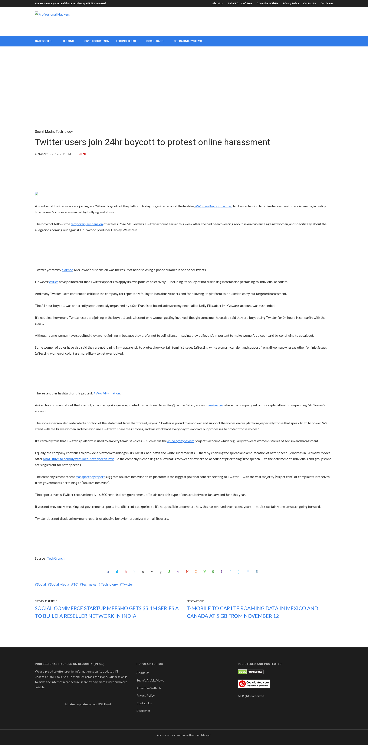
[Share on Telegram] (231, 571)
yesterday (215, 405)
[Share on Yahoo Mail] (179, 571)
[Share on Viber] (223, 571)
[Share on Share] (258, 571)
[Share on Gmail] (188, 571)
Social (41, 584)
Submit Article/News (240, 3)
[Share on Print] (144, 571)
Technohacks (126, 41)
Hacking (68, 41)
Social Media (44, 132)
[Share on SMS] (214, 571)
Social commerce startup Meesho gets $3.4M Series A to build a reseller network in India (107, 612)
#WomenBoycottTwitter (213, 206)
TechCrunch (56, 558)
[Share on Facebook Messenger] (249, 571)
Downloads (154, 41)
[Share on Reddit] (161, 571)
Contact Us (309, 3)
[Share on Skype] (240, 571)
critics (53, 282)
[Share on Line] (205, 571)
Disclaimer (327, 3)
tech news (89, 584)
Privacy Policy (291, 3)
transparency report (90, 477)
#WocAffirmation (107, 393)
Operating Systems (188, 41)
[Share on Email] (153, 571)
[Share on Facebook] (109, 571)
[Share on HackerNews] (196, 571)
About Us (218, 3)
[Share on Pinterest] (127, 571)
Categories (43, 41)
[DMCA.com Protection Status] (251, 671)
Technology (64, 132)
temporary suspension (87, 224)
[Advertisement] (255, 20)
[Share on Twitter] (118, 571)
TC (75, 584)
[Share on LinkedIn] (135, 571)
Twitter (127, 584)
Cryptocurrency (96, 41)
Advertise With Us (267, 3)
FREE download (96, 3)
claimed (67, 270)
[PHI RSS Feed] (115, 704)
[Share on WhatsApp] (170, 571)
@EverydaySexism (180, 441)
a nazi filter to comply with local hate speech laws (78, 459)
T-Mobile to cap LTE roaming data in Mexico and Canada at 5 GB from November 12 (252, 612)
